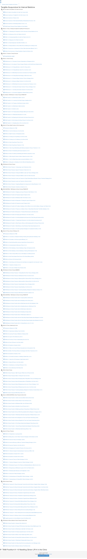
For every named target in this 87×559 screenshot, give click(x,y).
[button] (0, 1)
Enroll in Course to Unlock (43, 555)
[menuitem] (0, 2)
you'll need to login (48, 554)
